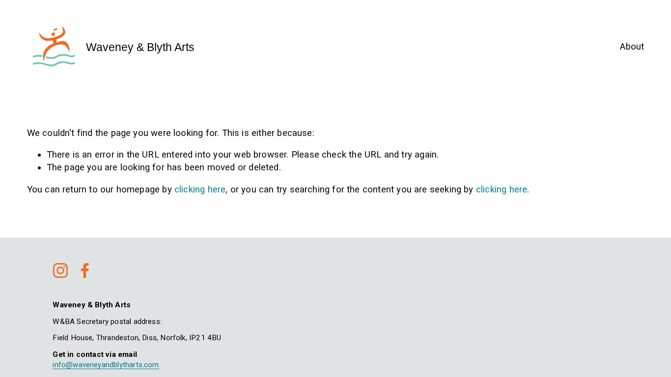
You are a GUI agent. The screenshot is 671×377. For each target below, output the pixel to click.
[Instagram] (60, 270)
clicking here (199, 189)
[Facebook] (85, 270)
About (632, 46)
